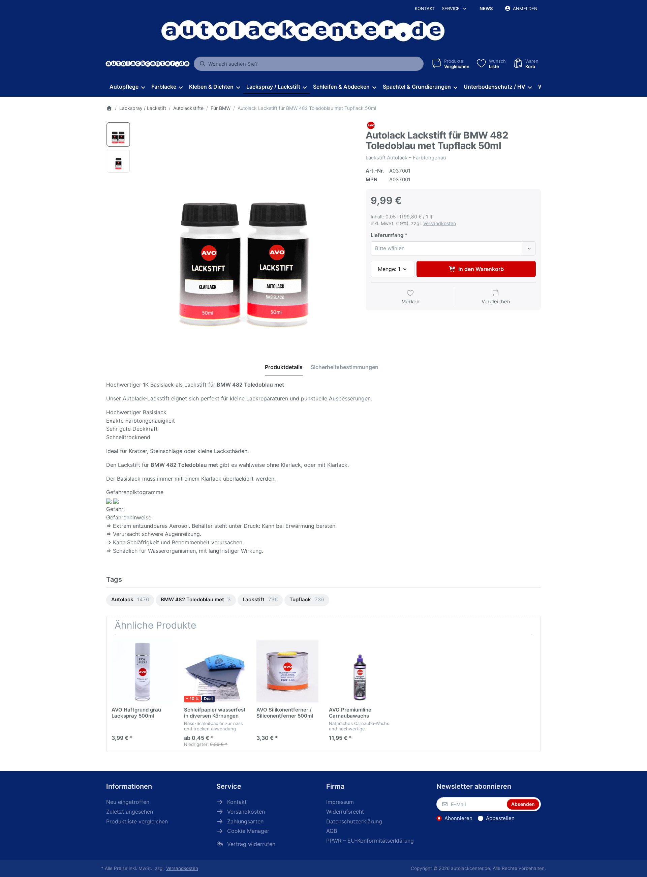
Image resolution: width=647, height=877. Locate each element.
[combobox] (309, 64)
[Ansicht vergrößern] (246, 231)
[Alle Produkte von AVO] (371, 125)
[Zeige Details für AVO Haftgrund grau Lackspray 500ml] (143, 671)
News (486, 8)
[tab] (284, 367)
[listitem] (246, 231)
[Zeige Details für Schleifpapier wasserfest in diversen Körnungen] (215, 671)
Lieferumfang (387, 235)
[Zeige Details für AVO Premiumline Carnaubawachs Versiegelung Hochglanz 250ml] (360, 671)
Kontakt (425, 8)
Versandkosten (439, 223)
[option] (118, 134)
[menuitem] (127, 87)
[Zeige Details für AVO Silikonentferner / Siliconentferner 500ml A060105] (287, 671)
